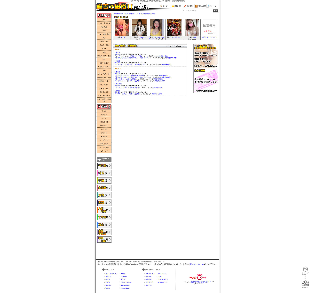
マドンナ (124, 37)
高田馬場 (104, 27)
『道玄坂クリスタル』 (122, 75)
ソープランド (104, 140)
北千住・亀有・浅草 (104, 74)
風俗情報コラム (163, 282)
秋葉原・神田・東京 (104, 56)
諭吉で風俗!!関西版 (104, 203)
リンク (160, 276)
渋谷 (104, 38)
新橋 (104, 52)
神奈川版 (119, 84)
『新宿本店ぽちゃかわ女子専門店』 (126, 58)
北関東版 (108, 285)
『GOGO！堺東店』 (121, 94)
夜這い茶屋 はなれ (176, 37)
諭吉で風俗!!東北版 (104, 225)
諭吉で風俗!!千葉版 (104, 180)
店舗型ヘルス (104, 125)
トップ (165, 6)
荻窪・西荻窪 (104, 85)
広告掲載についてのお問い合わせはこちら (205, 80)
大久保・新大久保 (104, 23)
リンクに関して (163, 279)
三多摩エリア (104, 92)
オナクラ (104, 115)
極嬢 (194, 37)
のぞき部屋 (104, 144)
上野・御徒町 (104, 63)
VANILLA (142, 37)
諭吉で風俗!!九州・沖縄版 (104, 210)
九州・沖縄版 (125, 288)
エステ (104, 118)
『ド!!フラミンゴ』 (121, 87)
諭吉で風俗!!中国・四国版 (104, 239)
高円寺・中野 (104, 81)
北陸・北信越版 (126, 282)
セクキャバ (104, 151)
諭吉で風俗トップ (111, 273)
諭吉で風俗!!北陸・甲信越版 (104, 232)
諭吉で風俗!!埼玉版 (104, 173)
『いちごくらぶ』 (120, 81)
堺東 (130, 94)
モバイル (213, 6)
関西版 (118, 61)
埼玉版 (108, 279)
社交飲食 (104, 136)
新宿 (104, 20)
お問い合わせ (162, 273)
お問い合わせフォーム (196, 264)
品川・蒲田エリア (104, 96)
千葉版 (108, 282)
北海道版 (124, 276)
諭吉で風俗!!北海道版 (104, 217)
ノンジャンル (104, 147)
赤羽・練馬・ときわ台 (104, 100)
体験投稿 (189, 6)
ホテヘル (104, 129)
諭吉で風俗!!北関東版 (104, 188)
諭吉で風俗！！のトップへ (305, 282)
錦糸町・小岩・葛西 (104, 77)
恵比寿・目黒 (104, 45)
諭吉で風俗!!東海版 (104, 195)
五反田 (104, 48)
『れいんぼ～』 (120, 79)
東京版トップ (150, 273)
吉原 (104, 59)
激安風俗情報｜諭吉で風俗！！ (201, 282)
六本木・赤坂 (104, 41)
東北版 (123, 279)
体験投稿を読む (162, 56)
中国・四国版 (125, 285)
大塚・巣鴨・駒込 (104, 34)
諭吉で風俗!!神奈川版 (104, 166)
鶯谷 (104, 70)
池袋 (104, 30)
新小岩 (130, 81)
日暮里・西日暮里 (104, 67)
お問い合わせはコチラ (209, 37)
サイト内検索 (191, 10)
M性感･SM (104, 122)
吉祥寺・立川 (104, 88)
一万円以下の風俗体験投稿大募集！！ (205, 56)
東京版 (118, 52)
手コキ (104, 111)
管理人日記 (202, 6)
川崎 (130, 87)
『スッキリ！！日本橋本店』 (124, 64)
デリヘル (104, 133)
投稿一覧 (178, 6)
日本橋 (137, 64)
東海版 (108, 288)
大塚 (127, 79)
